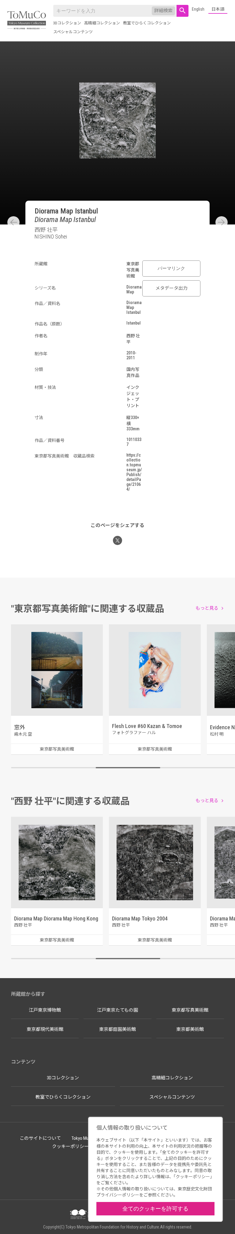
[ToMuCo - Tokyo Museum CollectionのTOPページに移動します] (26, 20)
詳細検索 (163, 10)
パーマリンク (171, 268)
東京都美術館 (190, 1029)
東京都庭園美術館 (117, 1029)
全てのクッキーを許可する (155, 1208)
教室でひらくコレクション (147, 23)
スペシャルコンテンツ (73, 32)
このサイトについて (40, 1138)
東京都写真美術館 (190, 1010)
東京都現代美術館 (45, 1029)
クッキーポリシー (70, 1146)
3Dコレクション (67, 23)
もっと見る (207, 608)
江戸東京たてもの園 (117, 1010)
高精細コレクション (102, 23)
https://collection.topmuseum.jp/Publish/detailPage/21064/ (134, 472)
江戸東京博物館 (45, 1010)
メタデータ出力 (171, 288)
